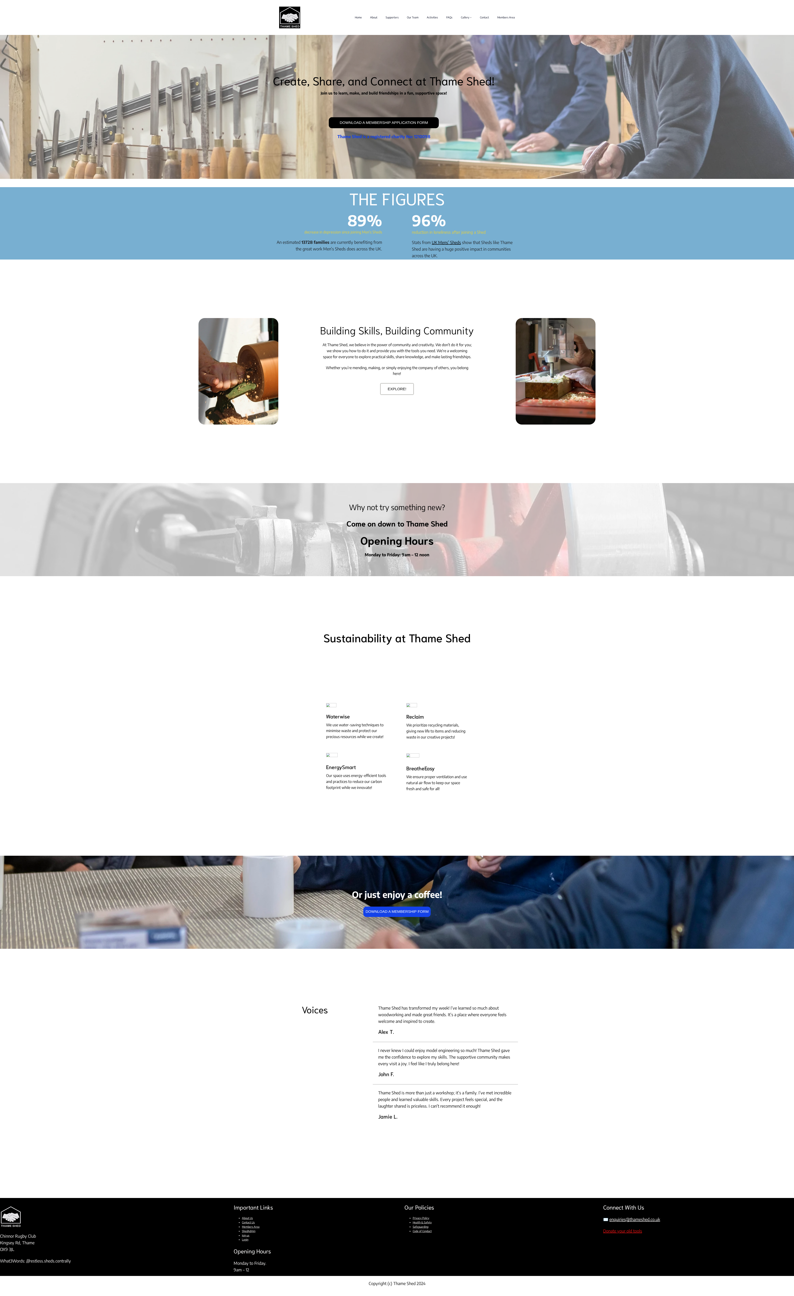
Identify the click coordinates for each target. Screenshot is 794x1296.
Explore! (397, 389)
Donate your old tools (622, 1230)
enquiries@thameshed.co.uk (634, 1219)
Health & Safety (422, 1222)
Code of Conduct (422, 1231)
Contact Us (248, 1222)
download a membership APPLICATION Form (384, 123)
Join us (245, 1235)
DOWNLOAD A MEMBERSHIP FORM (397, 911)
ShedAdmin (248, 1231)
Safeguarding (420, 1226)
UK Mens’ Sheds (446, 242)
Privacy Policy (421, 1218)
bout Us (248, 1218)
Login (245, 1239)
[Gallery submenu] (471, 17)
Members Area (250, 1226)
